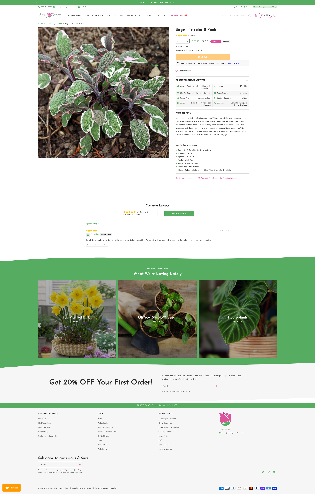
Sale (100, 419)
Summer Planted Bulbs (107, 432)
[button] (80, 15)
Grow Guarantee (185, 178)
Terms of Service (165, 449)
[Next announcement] (278, 2)
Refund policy (63, 488)
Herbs (59, 24)
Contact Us (163, 436)
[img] (91, 230)
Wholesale (102, 449)
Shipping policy (97, 488)
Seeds (100, 440)
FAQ (160, 440)
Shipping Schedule (230, 178)
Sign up (228, 63)
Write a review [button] (179, 213)
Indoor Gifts (103, 445)
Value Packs (103, 423)
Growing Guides (165, 432)
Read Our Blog (44, 427)
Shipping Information (167, 419)
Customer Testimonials (47, 436)
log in (236, 63)
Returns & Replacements (168, 427)
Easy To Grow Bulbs (51, 488)
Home (40, 24)
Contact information (110, 488)
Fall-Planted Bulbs (77, 317)
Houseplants (238, 317)
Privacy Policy (164, 445)
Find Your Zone (44, 423)
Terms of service (85, 488)
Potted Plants (103, 436)
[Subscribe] (216, 386)
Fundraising (43, 432)
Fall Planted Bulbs (105, 427)
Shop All (50, 24)
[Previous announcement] (36, 2)
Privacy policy (73, 488)
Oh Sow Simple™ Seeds (157, 317)
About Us (42, 419)
